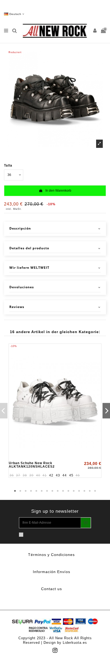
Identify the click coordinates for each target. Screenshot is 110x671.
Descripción (20, 228)
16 (95, 491)
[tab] (55, 228)
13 (79, 491)
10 (63, 491)
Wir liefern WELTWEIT (29, 268)
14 (84, 491)
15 (89, 491)
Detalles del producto (29, 248)
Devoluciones (21, 287)
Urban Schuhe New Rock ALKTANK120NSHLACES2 (32, 464)
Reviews (16, 307)
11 (68, 491)
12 (73, 491)
